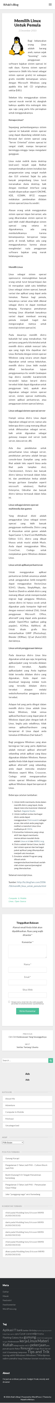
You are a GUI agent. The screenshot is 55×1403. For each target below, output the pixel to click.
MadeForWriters (27, 1399)
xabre (6, 1358)
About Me (10, 1098)
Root (42, 1348)
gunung (30, 1337)
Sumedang (12, 1352)
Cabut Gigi (6, 1334)
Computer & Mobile (17, 898)
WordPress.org (9, 1309)
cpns (17, 1334)
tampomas (22, 1352)
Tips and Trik (38, 1351)
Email (27, 977)
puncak (6, 1348)
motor (22, 1345)
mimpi (16, 1345)
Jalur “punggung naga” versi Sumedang (22, 1194)
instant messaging (42, 1338)
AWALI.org (39, 841)
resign (37, 1348)
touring (6, 1355)
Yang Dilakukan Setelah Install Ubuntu (34, 1358)
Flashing (7, 1337)
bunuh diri (48, 1330)
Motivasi (9, 1118)
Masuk (6, 1296)
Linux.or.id (25, 841)
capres (12, 1334)
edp (34, 1333)
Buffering (40, 1330)
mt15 (27, 1345)
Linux (11, 901)
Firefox (40, 1334)
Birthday (33, 1330)
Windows (21, 1355)
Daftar (6, 1292)
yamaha (13, 1358)
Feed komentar (9, 1304)
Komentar (27, 942)
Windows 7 (32, 1355)
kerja (24, 1341)
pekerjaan (38, 1345)
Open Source (20, 901)
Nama (27, 964)
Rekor (17, 1348)
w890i (12, 1355)
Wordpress (44, 1355)
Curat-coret (25, 1333)
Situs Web (28, 989)
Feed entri (7, 1300)
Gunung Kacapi (12, 1158)
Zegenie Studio (28, 811)
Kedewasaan (13, 1341)
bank (19, 1330)
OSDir (29, 829)
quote (11, 1348)
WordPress (36, 1397)
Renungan (27, 1348)
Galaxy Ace (17, 1337)
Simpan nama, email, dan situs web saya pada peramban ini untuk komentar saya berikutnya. (27, 1003)
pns (48, 1345)
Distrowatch (33, 820)
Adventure (10, 1105)
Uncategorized (12, 1125)
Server (48, 1348)
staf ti (5, 1352)
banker (26, 1330)
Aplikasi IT (9, 1330)
